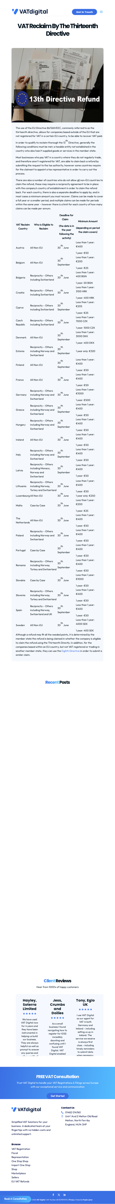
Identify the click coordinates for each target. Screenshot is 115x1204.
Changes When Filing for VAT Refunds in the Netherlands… (55, 846)
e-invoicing (33, 695)
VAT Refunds (74, 786)
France (43, 695)
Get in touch (84, 12)
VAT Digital (40, 1200)
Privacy (71, 1200)
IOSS (38, 877)
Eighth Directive (71, 651)
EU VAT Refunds (20, 1181)
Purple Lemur (88, 1200)
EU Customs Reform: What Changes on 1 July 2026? (50, 937)
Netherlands (60, 786)
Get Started (57, 1095)
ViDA (63, 695)
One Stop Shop (20, 1161)
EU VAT (36, 786)
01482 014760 (73, 1112)
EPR (30, 786)
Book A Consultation (15, 1198)
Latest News (54, 695)
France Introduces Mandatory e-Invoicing (43, 755)
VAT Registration (21, 1149)
